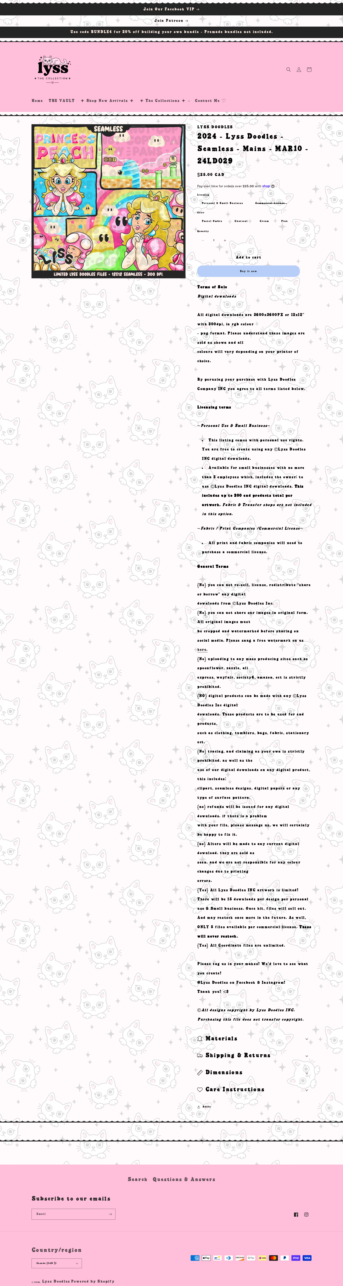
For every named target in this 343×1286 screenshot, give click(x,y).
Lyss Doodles (56, 1281)
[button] (164, 101)
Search (137, 1179)
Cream (264, 221)
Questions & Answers (184, 1179)
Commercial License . (273, 204)
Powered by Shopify (93, 1281)
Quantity (203, 231)
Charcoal (241, 221)
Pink (284, 221)
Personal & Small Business (222, 203)
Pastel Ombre (212, 221)
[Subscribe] (110, 1214)
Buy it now (248, 271)
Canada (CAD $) (46, 1263)
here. (202, 650)
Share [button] (207, 1107)
